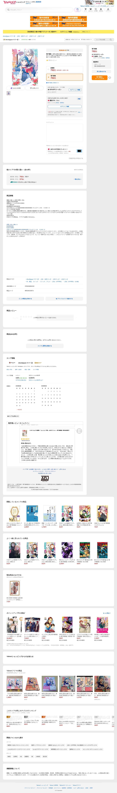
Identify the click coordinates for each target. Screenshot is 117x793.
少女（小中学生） (57, 281)
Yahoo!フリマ (77, 785)
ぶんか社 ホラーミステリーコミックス (19, 749)
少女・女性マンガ (22, 36)
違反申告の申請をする (76, 158)
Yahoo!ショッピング (42, 785)
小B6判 (38, 756)
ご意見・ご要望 (89, 788)
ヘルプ (112, 6)
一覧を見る (77, 179)
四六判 (45, 756)
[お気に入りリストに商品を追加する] (109, 77)
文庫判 (15, 756)
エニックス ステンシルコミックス (92, 749)
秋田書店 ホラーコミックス (59, 749)
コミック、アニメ (45, 281)
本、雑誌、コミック (32, 281)
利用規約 (51, 788)
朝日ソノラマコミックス (38, 745)
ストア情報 (36, 369)
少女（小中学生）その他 (71, 281)
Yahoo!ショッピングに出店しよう (100, 6)
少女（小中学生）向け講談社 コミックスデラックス (82, 745)
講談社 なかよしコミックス (56, 745)
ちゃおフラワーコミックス (40, 749)
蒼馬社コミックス (75, 749)
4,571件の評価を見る (21, 380)
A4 (21, 756)
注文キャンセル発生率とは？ (36, 380)
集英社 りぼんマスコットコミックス (18, 745)
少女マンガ (32, 36)
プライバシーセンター (42, 788)
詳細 (79, 112)
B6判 (9, 756)
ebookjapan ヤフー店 (9, 36)
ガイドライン (57, 788)
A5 (32, 756)
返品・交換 (27, 369)
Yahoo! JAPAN (84, 6)
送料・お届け (18, 369)
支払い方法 (9, 369)
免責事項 (64, 788)
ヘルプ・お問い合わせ (78, 788)
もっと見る (106, 613)
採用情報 (69, 788)
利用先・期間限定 (60, 102)
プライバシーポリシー (29, 788)
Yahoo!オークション (65, 785)
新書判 (27, 756)
